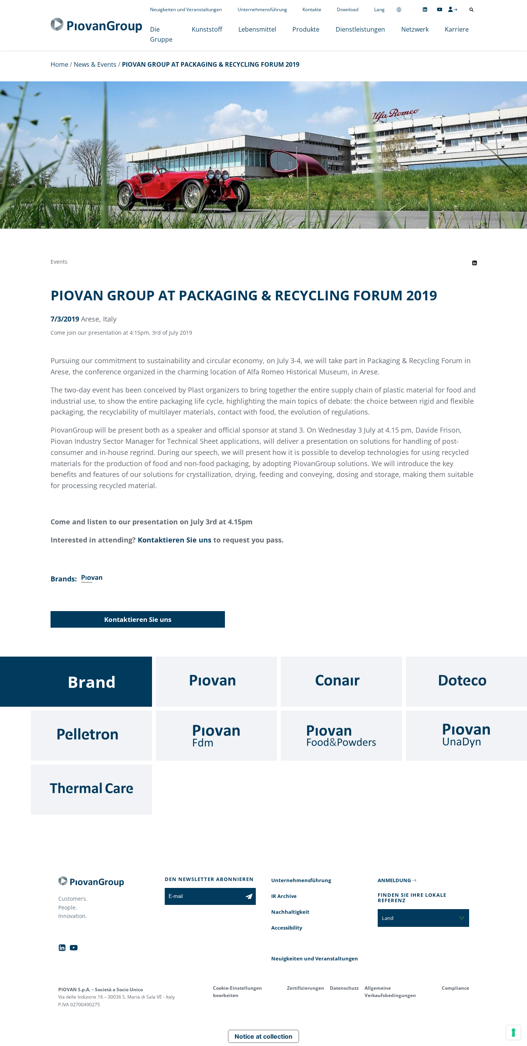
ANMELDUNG (394, 880)
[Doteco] (466, 682)
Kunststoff (207, 29)
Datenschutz (344, 988)
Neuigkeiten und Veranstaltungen (186, 9)
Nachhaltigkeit (290, 911)
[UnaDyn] (466, 736)
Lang (379, 9)
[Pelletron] (91, 736)
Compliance (455, 988)
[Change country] (399, 9)
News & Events (95, 64)
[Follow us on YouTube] (439, 9)
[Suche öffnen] (471, 9)
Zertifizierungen (305, 988)
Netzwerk (415, 29)
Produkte (305, 29)
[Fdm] (216, 736)
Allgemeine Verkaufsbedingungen (390, 992)
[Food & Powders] (341, 736)
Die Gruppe (161, 34)
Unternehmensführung (262, 9)
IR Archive (284, 896)
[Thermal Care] (91, 790)
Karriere (457, 29)
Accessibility (286, 927)
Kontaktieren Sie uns (174, 539)
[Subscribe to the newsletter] (249, 896)
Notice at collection (263, 1036)
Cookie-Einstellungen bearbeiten (237, 992)
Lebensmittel (257, 29)
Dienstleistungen (360, 29)
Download (347, 9)
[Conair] (341, 682)
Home (59, 64)
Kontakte (311, 9)
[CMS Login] (452, 9)
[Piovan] (216, 682)
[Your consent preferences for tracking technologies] (513, 1032)
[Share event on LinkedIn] (474, 263)
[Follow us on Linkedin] (424, 9)
